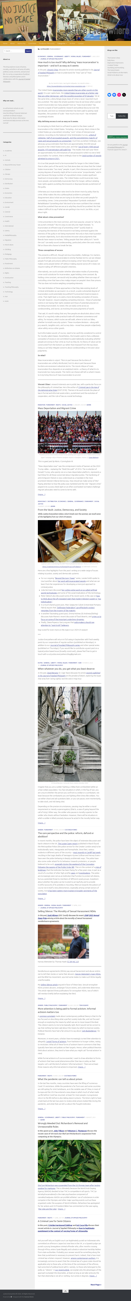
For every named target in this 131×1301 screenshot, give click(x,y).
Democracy (42, 501)
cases (73, 873)
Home (5, 43)
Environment (9, 202)
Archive (72, 43)
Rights (58, 405)
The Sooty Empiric (113, 70)
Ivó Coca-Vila (82, 1225)
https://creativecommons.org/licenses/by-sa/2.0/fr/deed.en (61, 567)
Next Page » (96, 1285)
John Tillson (59, 1131)
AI (5, 155)
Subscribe (121, 116)
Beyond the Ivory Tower (65, 578)
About (12, 43)
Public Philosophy (51, 1005)
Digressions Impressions (115, 63)
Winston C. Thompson (77, 1131)
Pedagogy (8, 254)
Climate (7, 174)
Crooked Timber (112, 65)
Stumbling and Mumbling (115, 68)
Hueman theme (29, 1297)
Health (7, 221)
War (79, 663)
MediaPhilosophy (10, 235)
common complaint (47, 1016)
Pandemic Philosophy (47, 43)
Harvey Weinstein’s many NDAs (88, 974)
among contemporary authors (83, 1258)
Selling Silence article (49, 985)
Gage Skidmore (93, 457)
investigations (84, 873)
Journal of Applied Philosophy (51, 59)
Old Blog (8, 249)
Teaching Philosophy (12, 287)
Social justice (67, 405)
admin (89, 405)
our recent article (62, 1270)
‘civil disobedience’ (89, 1031)
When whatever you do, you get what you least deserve (66, 668)
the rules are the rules (47, 1209)
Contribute (32, 43)
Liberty (67, 56)
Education (8, 198)
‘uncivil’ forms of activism (56, 1041)
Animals (7, 160)
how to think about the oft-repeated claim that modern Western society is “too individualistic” (71, 599)
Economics (42, 56)
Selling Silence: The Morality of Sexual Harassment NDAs (67, 911)
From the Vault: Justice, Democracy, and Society (62, 509)
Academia (8, 151)
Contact (81, 43)
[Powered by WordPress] (11, 1297)
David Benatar (52, 673)
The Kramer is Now (113, 58)
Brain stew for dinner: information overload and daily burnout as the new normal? (16, 120)
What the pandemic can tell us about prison (60, 1079)
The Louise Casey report (68, 844)
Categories (61, 43)
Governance (58, 56)
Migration (41, 405)
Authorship (21, 43)
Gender (40, 830)
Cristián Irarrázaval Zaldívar (60, 1225)
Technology (9, 292)
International (9, 226)
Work (6, 301)
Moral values (76, 56)
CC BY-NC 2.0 (73, 962)
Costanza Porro (71, 830)
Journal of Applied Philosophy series (65, 645)
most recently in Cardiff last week (86, 852)
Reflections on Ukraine (12, 268)
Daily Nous (111, 60)
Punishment (86, 56)
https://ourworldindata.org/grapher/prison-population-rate (66, 86)
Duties (40, 663)
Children (7, 169)
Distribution (52, 501)
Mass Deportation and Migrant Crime (57, 408)
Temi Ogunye (83, 1005)
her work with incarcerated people (72, 581)
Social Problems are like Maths (117, 72)
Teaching (8, 282)
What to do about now (115, 75)
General (50, 56)
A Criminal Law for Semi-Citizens (54, 1221)
